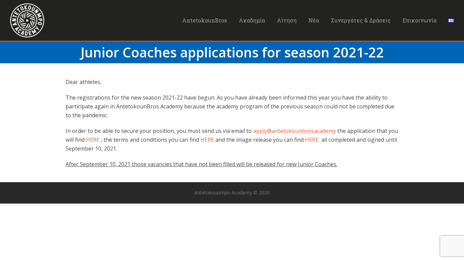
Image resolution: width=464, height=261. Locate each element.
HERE (93, 139)
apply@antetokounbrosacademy (294, 131)
